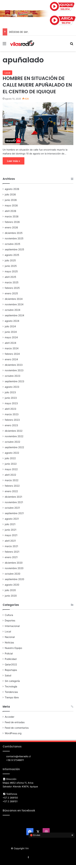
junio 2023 (11, 397)
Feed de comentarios (17, 727)
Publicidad (10, 659)
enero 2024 (11, 359)
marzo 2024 (12, 348)
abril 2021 (10, 540)
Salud (8, 675)
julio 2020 (10, 590)
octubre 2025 (12, 244)
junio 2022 (11, 463)
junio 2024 (11, 331)
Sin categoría (12, 681)
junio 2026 (11, 200)
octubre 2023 (12, 375)
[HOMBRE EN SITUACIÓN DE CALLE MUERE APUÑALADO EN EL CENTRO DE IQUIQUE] (38, 123)
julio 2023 (10, 392)
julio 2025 (10, 260)
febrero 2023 (12, 419)
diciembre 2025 (13, 233)
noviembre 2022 (14, 436)
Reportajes (11, 670)
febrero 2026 (12, 222)
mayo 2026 (11, 205)
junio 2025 (11, 266)
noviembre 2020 (14, 568)
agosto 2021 (12, 518)
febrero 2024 (12, 353)
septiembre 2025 (14, 249)
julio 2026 (10, 194)
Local (7, 72)
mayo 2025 (11, 271)
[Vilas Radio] (22, 43)
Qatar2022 (11, 664)
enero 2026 (11, 227)
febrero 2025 (12, 288)
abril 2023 (10, 408)
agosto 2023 (12, 386)
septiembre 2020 (14, 579)
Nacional (10, 637)
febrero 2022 (12, 485)
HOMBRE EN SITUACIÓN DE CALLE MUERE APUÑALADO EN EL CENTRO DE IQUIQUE (37, 85)
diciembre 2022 (13, 430)
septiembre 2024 (14, 315)
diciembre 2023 (14, 364)
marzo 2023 (12, 414)
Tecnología (11, 686)
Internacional (12, 626)
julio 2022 (10, 458)
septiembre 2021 (14, 513)
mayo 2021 (11, 535)
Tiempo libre (12, 697)
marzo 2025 (11, 282)
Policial (9, 653)
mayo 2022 (11, 469)
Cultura (9, 615)
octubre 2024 (12, 309)
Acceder (9, 716)
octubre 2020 (12, 573)
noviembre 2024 (14, 304)
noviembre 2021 (14, 502)
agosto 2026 (12, 189)
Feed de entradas (15, 722)
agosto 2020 (12, 584)
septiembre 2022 (14, 447)
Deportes (10, 620)
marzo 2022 (11, 480)
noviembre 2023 (14, 370)
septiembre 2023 (14, 381)
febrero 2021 (12, 551)
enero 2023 (11, 425)
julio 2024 (10, 326)
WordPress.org (13, 733)
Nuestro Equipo (13, 648)
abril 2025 (10, 277)
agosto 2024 (12, 320)
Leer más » (13, 160)
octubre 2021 (12, 507)
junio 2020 (11, 595)
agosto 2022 (12, 452)
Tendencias (11, 692)
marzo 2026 (12, 216)
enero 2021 (11, 557)
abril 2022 (10, 474)
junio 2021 (10, 529)
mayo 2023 (11, 403)
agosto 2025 (12, 255)
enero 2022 (11, 491)
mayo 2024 (11, 337)
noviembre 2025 (14, 238)
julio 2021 (10, 524)
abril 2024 (10, 342)
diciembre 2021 (13, 496)
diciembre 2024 (14, 298)
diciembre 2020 (14, 562)
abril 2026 (10, 211)
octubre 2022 (12, 441)
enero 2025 (11, 293)
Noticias (9, 642)
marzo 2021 (11, 546)
